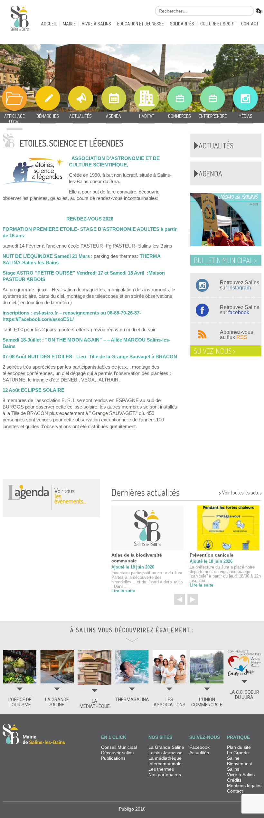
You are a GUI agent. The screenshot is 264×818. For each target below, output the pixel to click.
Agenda (210, 173)
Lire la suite (123, 590)
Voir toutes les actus (240, 491)
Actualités (216, 145)
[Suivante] (192, 599)
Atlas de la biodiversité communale (136, 557)
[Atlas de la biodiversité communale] (147, 527)
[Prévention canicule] (225, 527)
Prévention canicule (211, 555)
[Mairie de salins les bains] (20, 21)
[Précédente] (179, 599)
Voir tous (70, 495)
